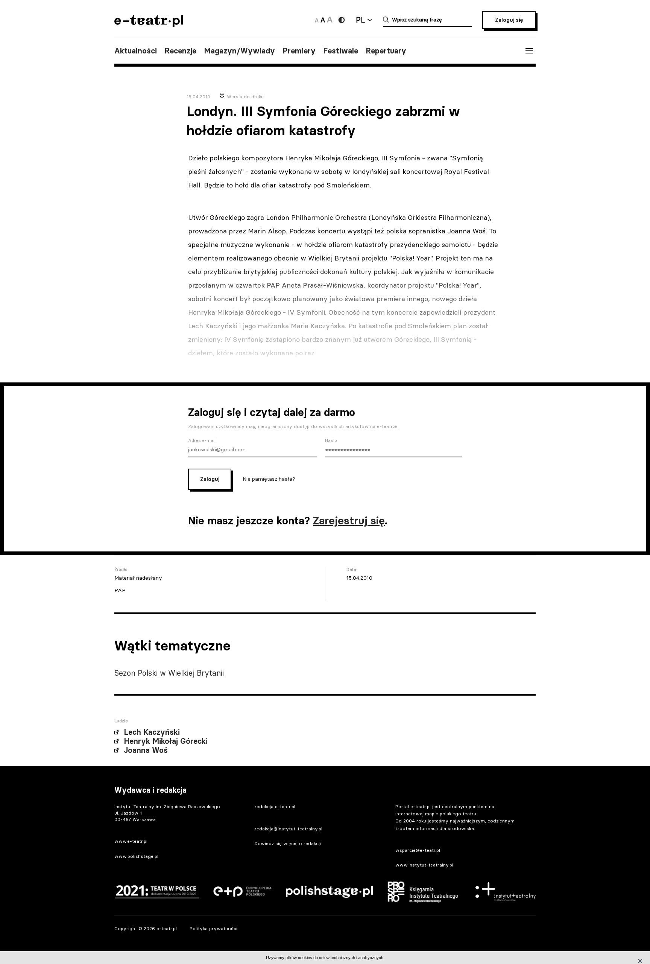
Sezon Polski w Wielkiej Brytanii (169, 673)
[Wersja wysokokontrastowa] (341, 20)
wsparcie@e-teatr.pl (417, 850)
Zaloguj (209, 479)
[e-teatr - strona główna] (148, 24)
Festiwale (340, 50)
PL (360, 19)
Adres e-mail (202, 440)
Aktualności (135, 50)
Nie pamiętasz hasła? (269, 478)
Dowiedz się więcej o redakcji (288, 843)
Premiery (299, 50)
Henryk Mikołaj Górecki (166, 741)
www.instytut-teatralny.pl (424, 865)
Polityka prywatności (213, 928)
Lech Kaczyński (152, 732)
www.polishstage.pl (136, 856)
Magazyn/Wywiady (239, 50)
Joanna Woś (146, 750)
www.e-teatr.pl (130, 841)
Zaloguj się (509, 20)
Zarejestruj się (349, 520)
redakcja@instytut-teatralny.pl (288, 829)
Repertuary (386, 50)
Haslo (331, 440)
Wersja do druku (245, 96)
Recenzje (180, 50)
